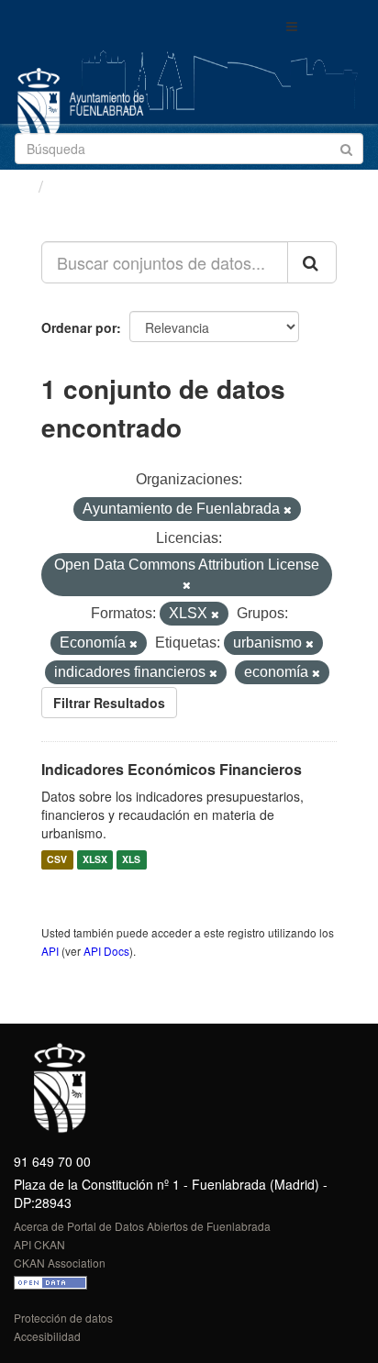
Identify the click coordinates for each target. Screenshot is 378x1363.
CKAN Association (60, 1262)
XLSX (95, 860)
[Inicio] (21, 185)
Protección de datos (63, 1317)
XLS (131, 860)
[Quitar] (288, 509)
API (50, 951)
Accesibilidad (47, 1336)
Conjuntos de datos (129, 186)
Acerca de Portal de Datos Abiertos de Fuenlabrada (142, 1226)
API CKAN (39, 1244)
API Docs (106, 951)
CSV (57, 860)
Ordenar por (79, 327)
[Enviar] (346, 147)
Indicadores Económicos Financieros (171, 769)
